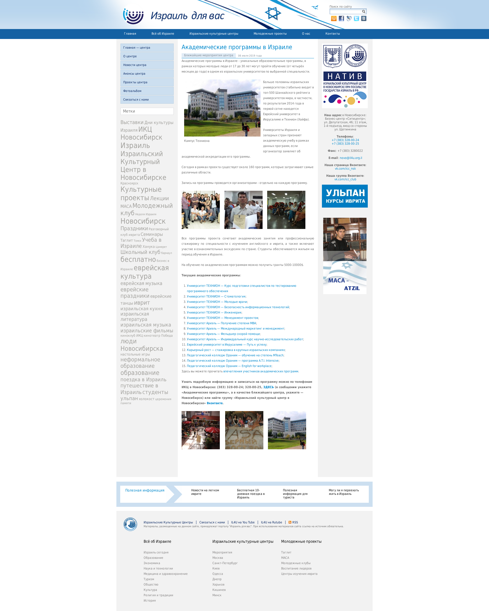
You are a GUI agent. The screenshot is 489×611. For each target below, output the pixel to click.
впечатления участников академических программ (260, 371)
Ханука (149, 247)
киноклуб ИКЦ (131, 335)
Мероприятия (222, 552)
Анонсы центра (134, 73)
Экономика (152, 563)
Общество (151, 584)
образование (139, 372)
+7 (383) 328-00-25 (345, 143)
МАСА (126, 206)
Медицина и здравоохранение (166, 574)
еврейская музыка (141, 283)
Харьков (218, 584)
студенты (155, 392)
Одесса (217, 574)
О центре (130, 56)
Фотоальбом (132, 91)
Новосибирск (143, 221)
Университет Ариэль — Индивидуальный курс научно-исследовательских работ (245, 339)
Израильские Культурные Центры (168, 522)
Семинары (152, 234)
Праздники (134, 228)
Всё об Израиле (163, 33)
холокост (146, 399)
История (150, 600)
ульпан (129, 398)
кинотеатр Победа (158, 335)
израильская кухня (141, 308)
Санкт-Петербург (225, 563)
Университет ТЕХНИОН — (205, 312)
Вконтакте (215, 403)
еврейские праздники (135, 292)
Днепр (217, 579)
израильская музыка (145, 325)
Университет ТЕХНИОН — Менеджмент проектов (222, 318)
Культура (150, 590)
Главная (130, 33)
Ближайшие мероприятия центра (208, 55)
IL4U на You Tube (243, 522)
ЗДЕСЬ (268, 387)
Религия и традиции (158, 595)
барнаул (166, 253)
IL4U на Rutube (271, 522)
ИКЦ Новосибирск (141, 133)
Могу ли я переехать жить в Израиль (344, 492)
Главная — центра (136, 47)
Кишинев (219, 590)
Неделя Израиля (145, 214)
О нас (306, 33)
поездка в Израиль (143, 379)
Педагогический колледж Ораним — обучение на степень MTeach (235, 355)
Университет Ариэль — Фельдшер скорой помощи (223, 334)
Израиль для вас (170, 14)
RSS (295, 522)
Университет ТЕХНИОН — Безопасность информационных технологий (238, 307)
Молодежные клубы (296, 563)
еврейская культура (144, 272)
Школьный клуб (140, 252)
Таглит (126, 240)
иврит (142, 302)
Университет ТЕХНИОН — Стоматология (216, 296)
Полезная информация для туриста (295, 493)
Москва (217, 558)
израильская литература (134, 316)
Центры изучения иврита (299, 574)
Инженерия (232, 312)
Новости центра (134, 65)
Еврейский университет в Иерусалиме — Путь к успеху (226, 344)
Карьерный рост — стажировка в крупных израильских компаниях (236, 350)
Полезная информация (145, 490)
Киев (216, 568)
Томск (137, 240)
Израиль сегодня (156, 552)
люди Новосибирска (141, 344)
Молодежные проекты (270, 33)
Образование (153, 558)
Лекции (159, 198)
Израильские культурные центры (213, 33)
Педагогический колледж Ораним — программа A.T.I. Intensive (233, 360)
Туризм (149, 579)
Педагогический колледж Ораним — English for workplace (229, 366)
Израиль (135, 145)
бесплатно (138, 259)
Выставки (132, 122)
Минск (217, 595)
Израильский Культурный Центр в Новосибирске (143, 165)
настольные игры (135, 354)
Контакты (332, 33)
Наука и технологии (158, 568)
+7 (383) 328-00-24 (345, 140)
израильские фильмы (146, 331)
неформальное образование (140, 362)
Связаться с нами (136, 99)
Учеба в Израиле (140, 243)
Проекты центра (135, 82)
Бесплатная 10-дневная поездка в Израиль (251, 493)
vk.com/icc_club (345, 179)
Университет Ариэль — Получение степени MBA (221, 323)
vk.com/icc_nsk (345, 168)
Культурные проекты (141, 193)
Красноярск (129, 183)
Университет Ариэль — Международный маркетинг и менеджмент (235, 328)
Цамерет (161, 247)
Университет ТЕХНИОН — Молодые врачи (217, 302)
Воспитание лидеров (296, 568)
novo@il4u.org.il (351, 158)
